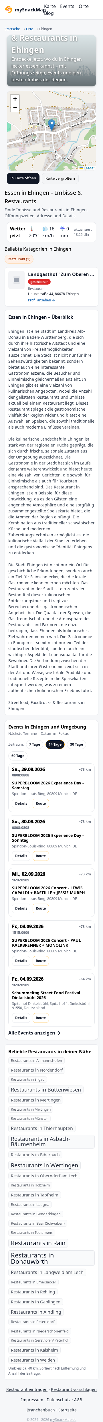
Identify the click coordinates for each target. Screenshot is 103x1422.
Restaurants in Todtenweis (32, 1232)
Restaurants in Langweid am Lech (47, 1272)
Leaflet (88, 167)
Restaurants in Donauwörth (32, 1258)
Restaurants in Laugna (30, 1204)
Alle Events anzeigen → (34, 1033)
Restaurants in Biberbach (35, 1154)
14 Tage (55, 744)
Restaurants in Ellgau (27, 1079)
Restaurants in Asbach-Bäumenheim (40, 1141)
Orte (84, 6)
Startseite (12, 29)
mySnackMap (28, 10)
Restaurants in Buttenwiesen (46, 1089)
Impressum (32, 1399)
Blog (49, 13)
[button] (51, 125)
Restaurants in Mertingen (36, 1100)
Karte (50, 6)
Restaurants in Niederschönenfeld (40, 1331)
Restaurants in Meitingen (31, 1109)
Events (67, 6)
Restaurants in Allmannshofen (36, 1060)
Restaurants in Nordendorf (37, 1070)
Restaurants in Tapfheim (34, 1195)
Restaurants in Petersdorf (32, 1321)
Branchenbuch (41, 1410)
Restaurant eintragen (26, 1389)
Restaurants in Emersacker (33, 1282)
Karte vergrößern (60, 178)
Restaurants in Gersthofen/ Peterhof (39, 1340)
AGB (78, 1399)
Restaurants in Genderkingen (36, 1213)
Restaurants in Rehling (33, 1292)
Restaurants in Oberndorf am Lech (44, 1175)
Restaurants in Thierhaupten (42, 1128)
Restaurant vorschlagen (74, 1389)
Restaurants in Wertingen (44, 1165)
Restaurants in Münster (29, 1118)
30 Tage (76, 744)
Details (21, 803)
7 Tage (34, 744)
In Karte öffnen (23, 177)
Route (41, 803)
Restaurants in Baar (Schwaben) (38, 1223)
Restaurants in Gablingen (35, 1302)
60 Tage (17, 755)
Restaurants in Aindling (36, 1312)
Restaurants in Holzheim (30, 1185)
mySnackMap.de (63, 1419)
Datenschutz (59, 1399)
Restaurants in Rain (38, 1243)
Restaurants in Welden (33, 1360)
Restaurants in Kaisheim (34, 1350)
